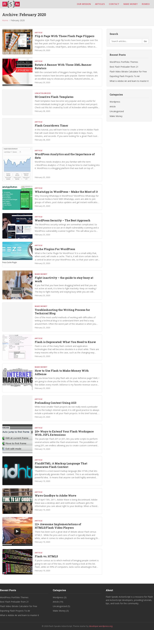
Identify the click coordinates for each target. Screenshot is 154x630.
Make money (130, 4)
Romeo (146, 4)
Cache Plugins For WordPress (55, 249)
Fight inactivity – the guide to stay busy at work (64, 279)
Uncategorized (43, 93)
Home (5, 20)
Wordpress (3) (59, 597)
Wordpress (115, 101)
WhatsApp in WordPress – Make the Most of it (66, 191)
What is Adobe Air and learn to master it (129, 81)
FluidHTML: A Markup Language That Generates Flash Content (61, 465)
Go (145, 41)
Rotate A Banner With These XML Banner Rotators (63, 66)
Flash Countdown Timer (51, 125)
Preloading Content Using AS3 (55, 403)
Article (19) (58, 601)
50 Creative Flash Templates (54, 97)
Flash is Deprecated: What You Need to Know (65, 342)
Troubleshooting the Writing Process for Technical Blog (62, 311)
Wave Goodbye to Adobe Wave (55, 495)
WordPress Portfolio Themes (124, 61)
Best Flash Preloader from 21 (124, 66)
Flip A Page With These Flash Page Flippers (64, 36)
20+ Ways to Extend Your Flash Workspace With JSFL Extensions (64, 433)
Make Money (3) (61, 610)
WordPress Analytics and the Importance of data (65, 156)
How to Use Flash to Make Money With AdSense (62, 372)
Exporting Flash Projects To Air (125, 76)
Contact (114, 4)
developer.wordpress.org (100, 626)
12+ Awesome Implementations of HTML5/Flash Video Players (58, 526)
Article (38, 32)
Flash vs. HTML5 (46, 556)
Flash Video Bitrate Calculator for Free (128, 71)
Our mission (84, 4)
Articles (100, 4)
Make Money (41, 274)
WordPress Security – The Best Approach (62, 220)
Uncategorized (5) (61, 606)
